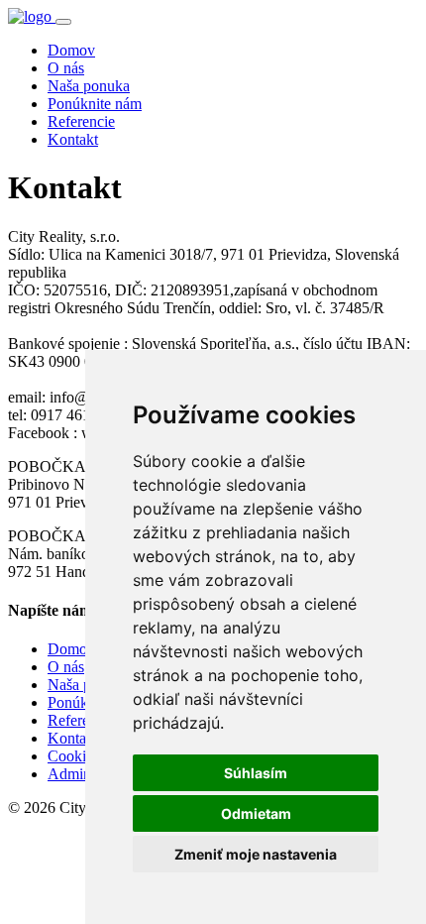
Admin (69, 773)
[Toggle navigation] (63, 22)
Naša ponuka (89, 85)
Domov (71, 50)
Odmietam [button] (256, 813)
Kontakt (73, 139)
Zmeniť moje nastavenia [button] (255, 854)
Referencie (81, 121)
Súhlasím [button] (255, 772)
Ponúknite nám (95, 103)
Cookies (73, 756)
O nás (66, 67)
